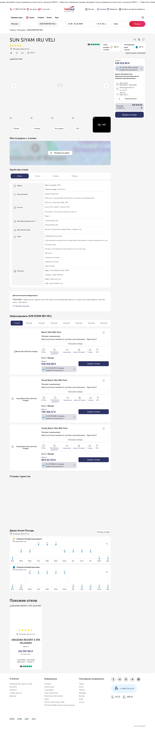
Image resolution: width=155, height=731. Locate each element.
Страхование (49, 690)
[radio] (11, 46)
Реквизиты (13, 690)
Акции (46, 699)
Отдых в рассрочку (51, 693)
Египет (81, 687)
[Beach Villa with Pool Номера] (25, 351)
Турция (81, 684)
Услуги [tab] (37, 176)
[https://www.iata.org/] (12, 719)
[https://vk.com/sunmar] (120, 679)
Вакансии (13, 696)
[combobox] (21, 24)
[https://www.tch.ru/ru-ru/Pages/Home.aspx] (19, 719)
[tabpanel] (60, 234)
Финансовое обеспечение (53, 696)
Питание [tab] (75, 176)
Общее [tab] (19, 176)
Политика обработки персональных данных (59, 705)
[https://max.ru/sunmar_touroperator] (126, 679)
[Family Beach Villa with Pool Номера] (25, 447)
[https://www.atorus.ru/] (27, 719)
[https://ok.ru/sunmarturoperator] (113, 679)
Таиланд (82, 690)
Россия (81, 702)
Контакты (47, 684)
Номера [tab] (55, 176)
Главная (13, 30)
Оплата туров (49, 687)
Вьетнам (82, 696)
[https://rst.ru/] (34, 719)
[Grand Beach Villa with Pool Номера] (25, 399)
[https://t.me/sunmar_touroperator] (132, 679)
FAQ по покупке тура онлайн (54, 702)
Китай (81, 699)
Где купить (33, 9)
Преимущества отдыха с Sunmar (21, 684)
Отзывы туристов (16, 693)
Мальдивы (21, 30)
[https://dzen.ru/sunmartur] (138, 679)
